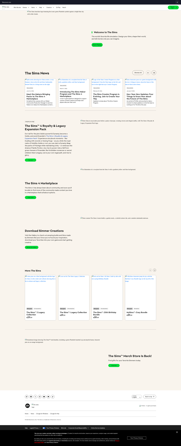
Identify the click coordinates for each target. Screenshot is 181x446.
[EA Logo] (27, 405)
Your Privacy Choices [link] (52, 428)
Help (40, 7)
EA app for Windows (42, 414)
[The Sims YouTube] (44, 396)
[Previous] (148, 72)
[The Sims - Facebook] (31, 396)
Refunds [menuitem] (63, 428)
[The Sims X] (35, 396)
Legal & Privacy (34, 428)
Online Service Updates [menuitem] (98, 428)
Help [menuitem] (26, 428)
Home (26, 414)
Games (25, 7)
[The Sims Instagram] (39, 396)
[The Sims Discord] (48, 396)
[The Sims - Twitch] (26, 396)
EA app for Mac (54, 414)
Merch (64, 7)
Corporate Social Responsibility (77, 428)
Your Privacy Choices (136, 438)
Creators (49, 7)
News (33, 7)
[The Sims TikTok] (52, 396)
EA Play (58, 7)
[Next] (154, 72)
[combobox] (136, 396)
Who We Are (17, 7)
